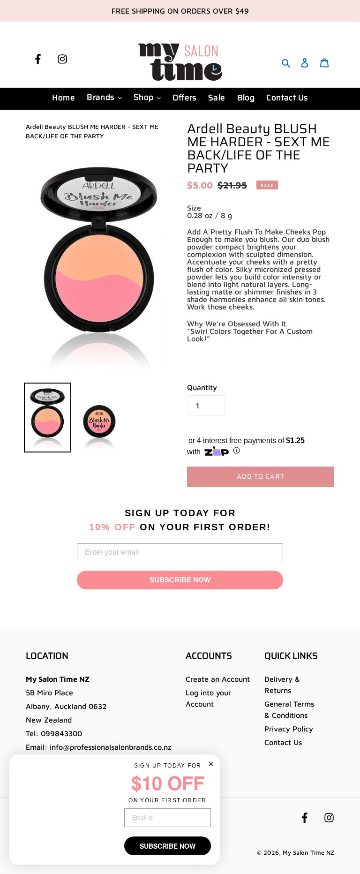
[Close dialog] (211, 764)
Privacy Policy (288, 728)
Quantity (202, 387)
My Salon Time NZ (308, 852)
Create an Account (218, 679)
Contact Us (283, 742)
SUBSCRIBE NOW (180, 580)
